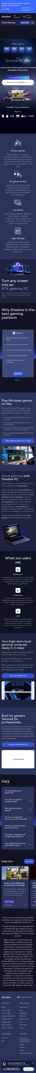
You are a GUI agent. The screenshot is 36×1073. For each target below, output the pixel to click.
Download (23, 1013)
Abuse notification (26, 1053)
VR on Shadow (7, 1025)
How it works (6, 1010)
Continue (26, 9)
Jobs (3, 1041)
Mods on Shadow (7, 1028)
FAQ (21, 1022)
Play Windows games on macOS (18, 441)
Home (4, 1007)
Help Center (24, 1007)
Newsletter (23, 1025)
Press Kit (23, 1016)
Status (22, 1028)
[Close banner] (33, 1063)
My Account (17, 16)
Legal (21, 1044)
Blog (21, 1010)
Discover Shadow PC (18, 676)
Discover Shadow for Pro (18, 744)
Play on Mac (6, 1013)
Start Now (24, 23)
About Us (5, 1038)
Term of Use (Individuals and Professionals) (25, 1039)
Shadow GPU (6, 1022)
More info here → (18, 88)
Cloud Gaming (8, 22)
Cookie (22, 1050)
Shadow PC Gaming (8, 1016)
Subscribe (18, 373)
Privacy (22, 1047)
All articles (29, 861)
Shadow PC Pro (7, 1019)
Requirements (24, 1019)
